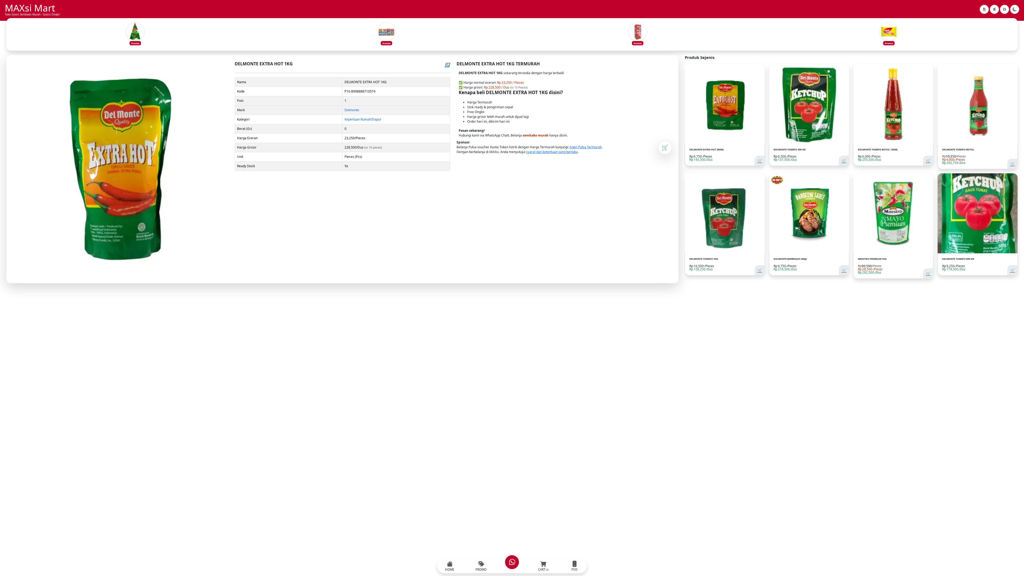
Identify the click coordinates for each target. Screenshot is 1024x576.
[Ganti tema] (1014, 9)
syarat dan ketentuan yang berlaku (552, 152)
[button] (135, 34)
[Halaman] (984, 9)
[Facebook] (1004, 9)
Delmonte (352, 110)
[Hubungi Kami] (512, 562)
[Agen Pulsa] (994, 9)
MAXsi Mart (30, 8)
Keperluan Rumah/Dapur (363, 119)
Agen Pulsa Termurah (586, 147)
